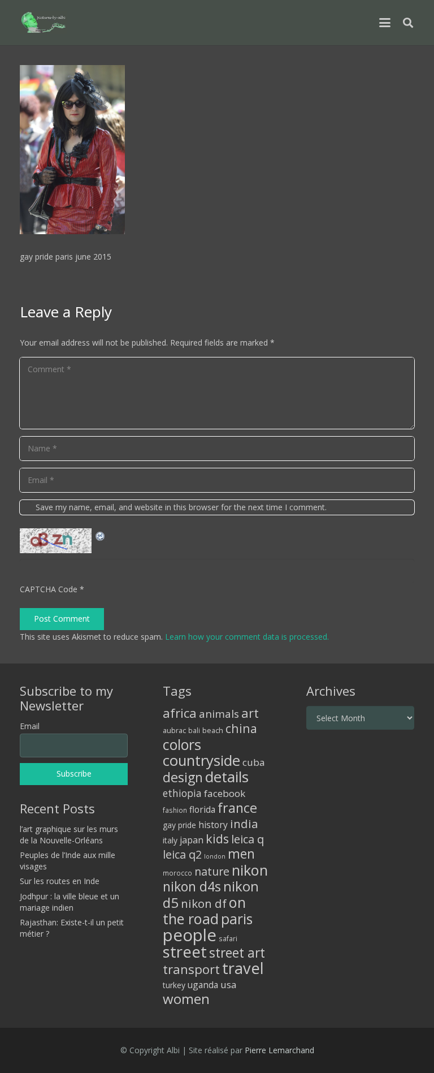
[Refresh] (100, 534)
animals (219, 713)
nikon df (204, 903)
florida (202, 809)
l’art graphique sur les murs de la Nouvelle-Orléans (69, 835)
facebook (224, 793)
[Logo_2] (43, 22)
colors (182, 744)
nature (211, 871)
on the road (204, 910)
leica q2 (182, 854)
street (185, 951)
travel (243, 968)
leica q (247, 839)
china (241, 728)
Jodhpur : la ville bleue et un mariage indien (69, 902)
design (183, 777)
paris (237, 919)
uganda (203, 985)
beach (212, 730)
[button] (385, 22)
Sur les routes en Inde (59, 881)
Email (30, 726)
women (186, 998)
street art (237, 952)
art (250, 712)
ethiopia (182, 793)
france (237, 808)
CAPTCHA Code (48, 589)
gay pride (179, 825)
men (241, 854)
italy (170, 840)
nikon (250, 870)
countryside (201, 760)
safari (228, 938)
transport (191, 968)
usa (228, 984)
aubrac (174, 730)
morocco (177, 872)
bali (194, 730)
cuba (253, 762)
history (213, 824)
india (244, 823)
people (189, 935)
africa (180, 713)
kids (217, 838)
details (227, 776)
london (214, 856)
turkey (174, 985)
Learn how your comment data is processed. (247, 636)
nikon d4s (192, 886)
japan (191, 840)
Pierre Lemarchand (279, 1050)
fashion (175, 810)
